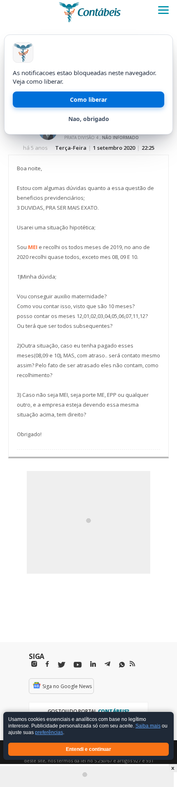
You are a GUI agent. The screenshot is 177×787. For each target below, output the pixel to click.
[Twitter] (61, 665)
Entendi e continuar (88, 749)
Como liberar (88, 99)
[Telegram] (107, 665)
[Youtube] (77, 665)
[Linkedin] (93, 664)
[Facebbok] (47, 664)
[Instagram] (34, 664)
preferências (49, 733)
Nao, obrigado (88, 119)
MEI (32, 247)
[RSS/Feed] (132, 664)
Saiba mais (148, 726)
